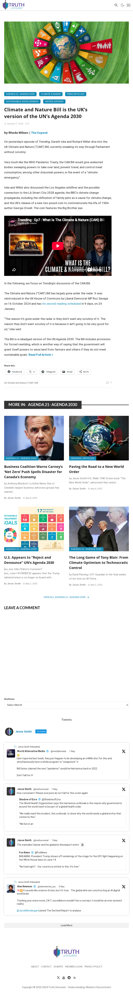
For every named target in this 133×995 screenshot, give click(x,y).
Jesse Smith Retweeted (29, 747)
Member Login (73, 967)
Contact (46, 967)
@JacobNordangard (28, 910)
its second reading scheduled (61, 303)
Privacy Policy (93, 967)
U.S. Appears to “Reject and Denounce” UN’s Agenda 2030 (29, 560)
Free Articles (75, 94)
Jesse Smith (14, 497)
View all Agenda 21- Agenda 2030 (64, 597)
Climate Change (51, 94)
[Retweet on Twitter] (15, 746)
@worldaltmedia (58, 751)
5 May (61, 886)
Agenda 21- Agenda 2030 (20, 94)
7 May (72, 751)
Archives (9, 699)
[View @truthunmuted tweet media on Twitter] (82, 845)
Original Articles (82, 458)
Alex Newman (24, 886)
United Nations (54, 101)
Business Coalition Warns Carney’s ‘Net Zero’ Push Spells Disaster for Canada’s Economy (33, 471)
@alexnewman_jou (47, 886)
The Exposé (39, 133)
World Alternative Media (31, 751)
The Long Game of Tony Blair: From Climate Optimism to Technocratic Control (98, 562)
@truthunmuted (40, 789)
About (35, 967)
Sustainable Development (22, 101)
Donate (58, 967)
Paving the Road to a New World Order (96, 469)
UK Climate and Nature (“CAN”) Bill (21, 383)
